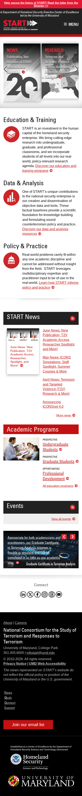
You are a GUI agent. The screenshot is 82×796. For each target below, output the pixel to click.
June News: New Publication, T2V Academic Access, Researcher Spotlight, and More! (59, 340)
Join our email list (28, 724)
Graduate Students (58, 461)
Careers (21, 623)
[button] (5, 69)
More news (63, 415)
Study (8, 698)
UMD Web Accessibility (47, 663)
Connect (9, 703)
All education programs (58, 485)
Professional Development (54, 476)
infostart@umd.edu (40, 653)
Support (9, 708)
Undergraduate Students (55, 446)
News (12, 50)
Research (54, 50)
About (7, 623)
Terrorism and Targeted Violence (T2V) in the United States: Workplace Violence (57, 66)
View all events (61, 519)
